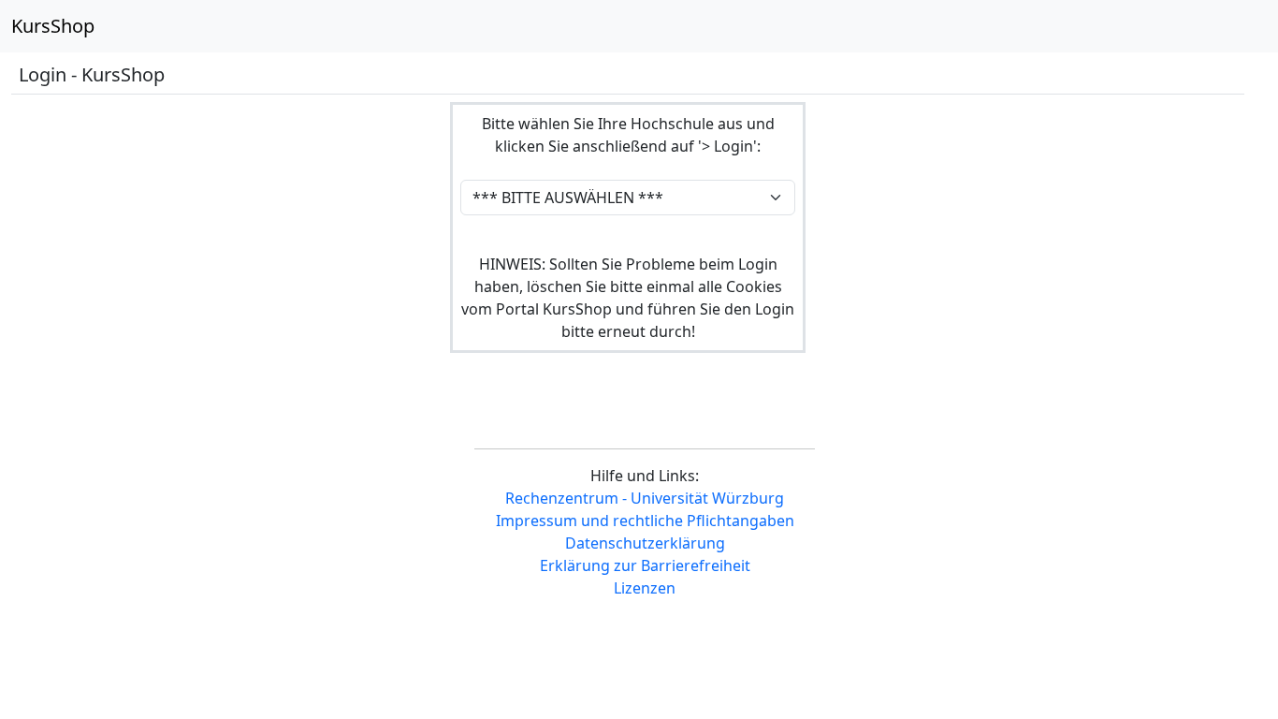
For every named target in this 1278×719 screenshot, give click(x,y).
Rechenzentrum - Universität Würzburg (644, 498)
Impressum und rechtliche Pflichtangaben (645, 520)
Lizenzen (644, 588)
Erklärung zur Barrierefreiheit (645, 565)
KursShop (52, 25)
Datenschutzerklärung (645, 543)
